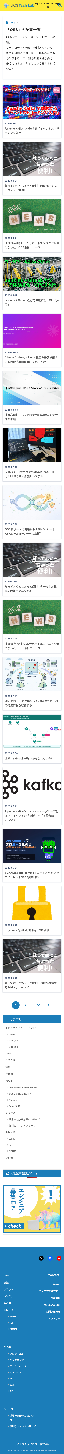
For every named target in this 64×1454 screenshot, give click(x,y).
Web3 (12, 1138)
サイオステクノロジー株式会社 (32, 1444)
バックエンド (17, 1360)
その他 (9, 1157)
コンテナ (10, 1081)
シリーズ (10, 1112)
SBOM (12, 1151)
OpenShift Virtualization (23, 1087)
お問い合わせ (53, 1311)
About (56, 1284)
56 (38, 1005)
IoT (11, 1145)
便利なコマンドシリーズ (22, 1125)
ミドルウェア (17, 1372)
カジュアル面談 (52, 1304)
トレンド (10, 1132)
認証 (8, 1067)
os (11, 1378)
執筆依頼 (55, 1297)
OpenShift (15, 1106)
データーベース (18, 1366)
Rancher (14, 1100)
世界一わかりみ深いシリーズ (24, 1119)
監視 (12, 1384)
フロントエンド (18, 1353)
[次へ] (48, 1005)
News (12, 1034)
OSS (8, 1053)
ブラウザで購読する (49, 1291)
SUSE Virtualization (20, 1093)
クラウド (10, 1060)
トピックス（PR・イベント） (22, 1028)
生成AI (9, 1074)
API (12, 1391)
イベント (13, 1040)
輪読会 (14, 1047)
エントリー (54, 1318)
